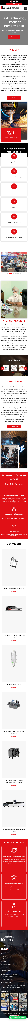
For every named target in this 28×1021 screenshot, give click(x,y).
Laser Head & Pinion (14, 684)
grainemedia (15, 1016)
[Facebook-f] (11, 1)
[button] (25, 8)
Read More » (14, 591)
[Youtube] (17, 1)
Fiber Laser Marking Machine (14, 588)
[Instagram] (14, 1)
